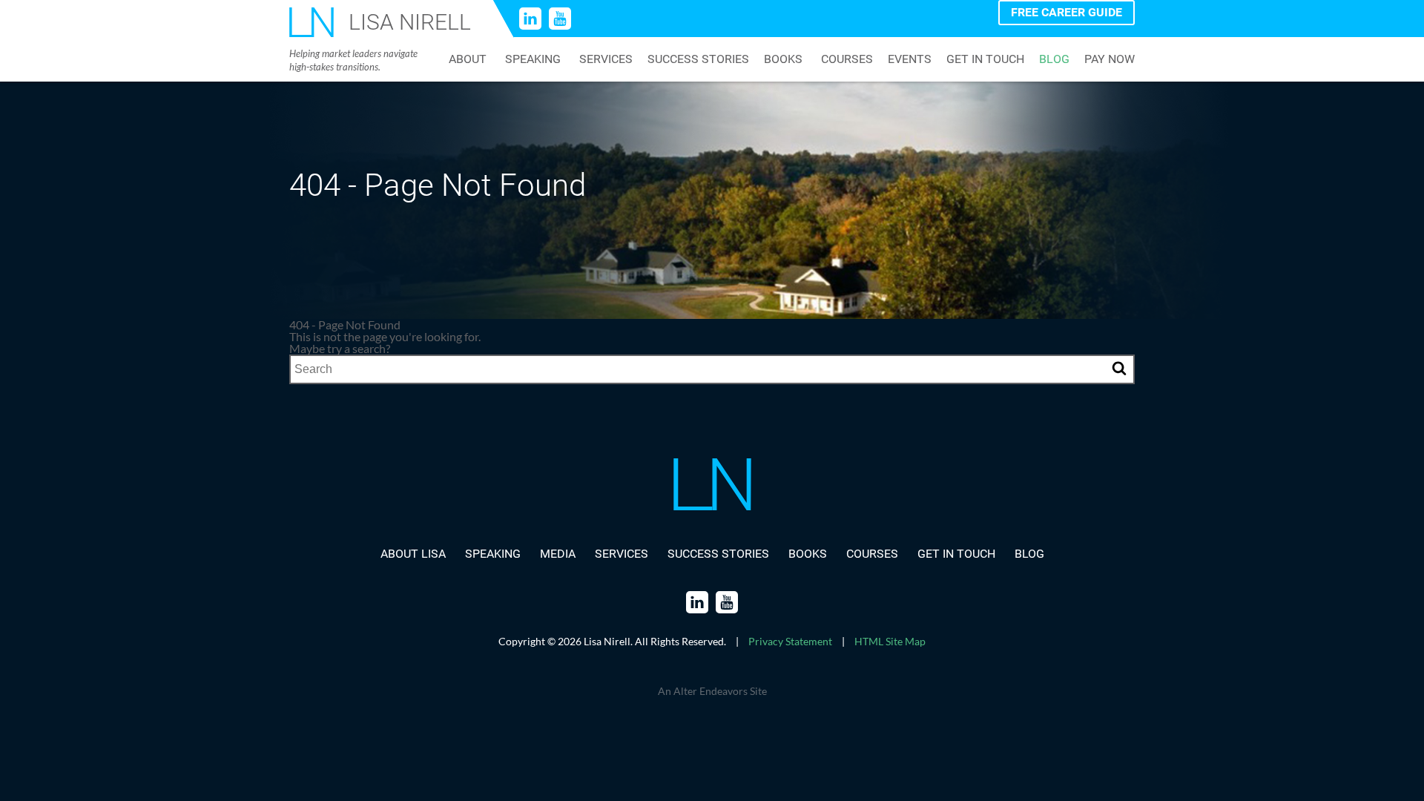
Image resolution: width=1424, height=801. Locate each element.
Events (910, 59)
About (468, 59)
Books (783, 59)
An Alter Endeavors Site (712, 691)
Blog (1054, 59)
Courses (847, 59)
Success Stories (698, 59)
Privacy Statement (790, 641)
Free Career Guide (1066, 12)
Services (606, 59)
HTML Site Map (890, 641)
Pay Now (1109, 59)
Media (558, 554)
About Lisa (413, 554)
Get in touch (985, 59)
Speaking (533, 59)
